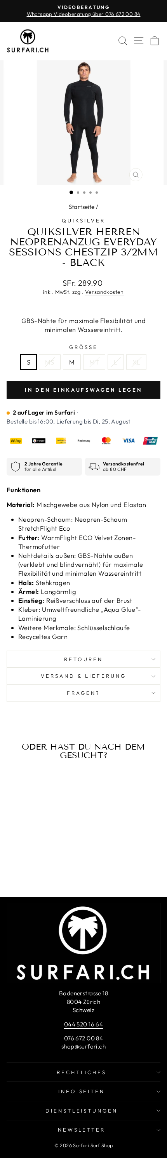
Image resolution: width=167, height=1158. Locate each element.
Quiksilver (83, 220)
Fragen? (83, 693)
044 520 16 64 (83, 1024)
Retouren (83, 659)
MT (94, 362)
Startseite (82, 206)
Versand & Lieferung (83, 676)
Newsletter (82, 1130)
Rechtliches (82, 1072)
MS (49, 362)
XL (136, 362)
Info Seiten (81, 1091)
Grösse (83, 347)
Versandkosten (104, 291)
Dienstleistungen (81, 1111)
